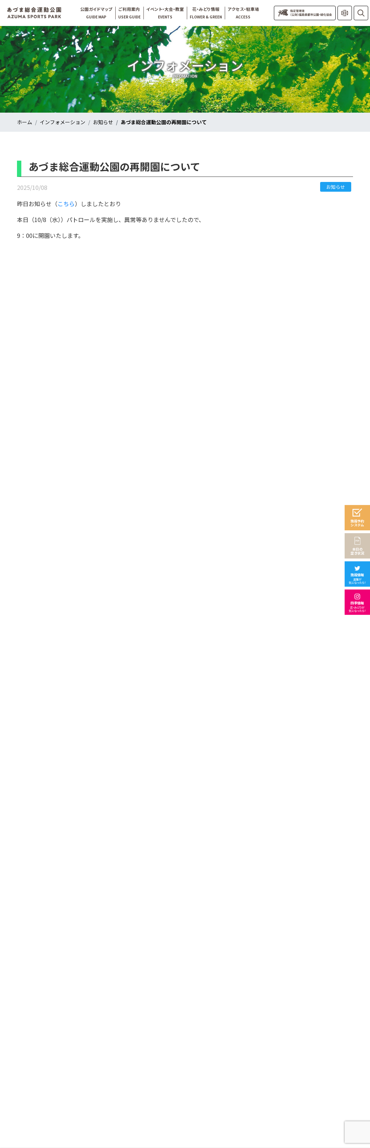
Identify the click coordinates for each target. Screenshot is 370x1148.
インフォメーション (62, 122)
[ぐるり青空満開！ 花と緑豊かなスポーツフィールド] (34, 13)
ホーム (24, 122)
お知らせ (103, 122)
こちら (66, 203)
